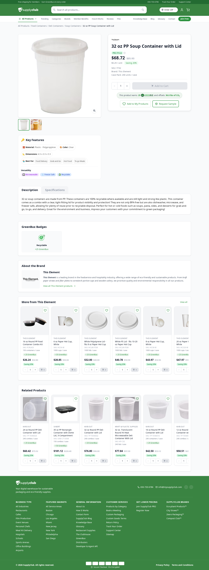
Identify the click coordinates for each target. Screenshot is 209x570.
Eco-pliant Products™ (176, 506)
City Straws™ (172, 510)
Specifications (55, 190)
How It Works (97, 19)
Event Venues (22, 522)
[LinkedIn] (186, 487)
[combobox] (99, 9)
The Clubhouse (83, 534)
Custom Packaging (115, 514)
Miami (49, 522)
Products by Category (116, 506)
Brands (67, 19)
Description (30, 190)
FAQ (119, 19)
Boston (49, 510)
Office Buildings (23, 546)
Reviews (110, 19)
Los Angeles (51, 518)
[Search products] (143, 9)
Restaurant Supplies (85, 530)
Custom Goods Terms (116, 518)
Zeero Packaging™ (175, 514)
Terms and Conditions (182, 565)
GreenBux (80, 538)
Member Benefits (81, 19)
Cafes (18, 514)
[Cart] (188, 10)
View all (183, 302)
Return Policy (112, 522)
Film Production (23, 518)
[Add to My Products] (45, 310)
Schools (19, 538)
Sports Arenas (22, 542)
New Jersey (51, 526)
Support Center (185, 2)
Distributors (81, 542)
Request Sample (167, 103)
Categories (56, 19)
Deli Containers (56, 25)
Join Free (185, 19)
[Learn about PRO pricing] (125, 53)
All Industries (22, 506)
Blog (152, 19)
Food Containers (39, 25)
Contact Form (82, 514)
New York (50, 530)
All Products (28, 19)
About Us (80, 506)
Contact (171, 19)
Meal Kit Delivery (24, 530)
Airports (19, 550)
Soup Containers (73, 25)
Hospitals (20, 534)
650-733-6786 (153, 2)
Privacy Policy (162, 565)
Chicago (50, 514)
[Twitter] (191, 487)
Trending (44, 19)
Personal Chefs (23, 526)
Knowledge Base (140, 19)
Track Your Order (168, 2)
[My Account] (182, 10)
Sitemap (110, 534)
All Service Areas (54, 506)
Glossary (161, 19)
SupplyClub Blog (84, 518)
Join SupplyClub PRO (146, 506)
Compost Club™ (173, 518)
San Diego (51, 538)
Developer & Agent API (87, 546)
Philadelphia (52, 534)
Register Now (142, 510)
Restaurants (21, 510)
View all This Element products (58, 286)
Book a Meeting (113, 510)
